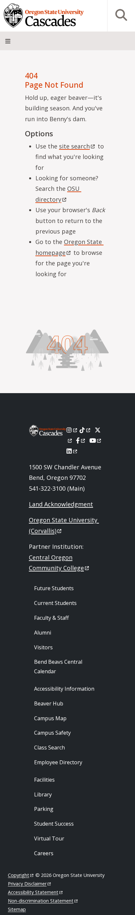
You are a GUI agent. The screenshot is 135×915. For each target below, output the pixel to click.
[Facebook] (81, 440)
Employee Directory (58, 762)
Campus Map (50, 718)
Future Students (54, 588)
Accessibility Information (64, 688)
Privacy (27, 884)
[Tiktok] (85, 430)
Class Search (49, 747)
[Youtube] (95, 440)
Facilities (44, 779)
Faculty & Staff (51, 617)
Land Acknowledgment (61, 504)
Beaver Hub (48, 703)
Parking (43, 809)
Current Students (55, 603)
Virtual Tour (49, 838)
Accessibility (33, 892)
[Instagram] (72, 430)
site (74, 146)
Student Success (54, 823)
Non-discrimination (40, 901)
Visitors (43, 647)
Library (43, 794)
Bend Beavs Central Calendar (58, 666)
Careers (43, 853)
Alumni (42, 632)
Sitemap (17, 909)
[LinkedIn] (72, 451)
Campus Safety (52, 732)
